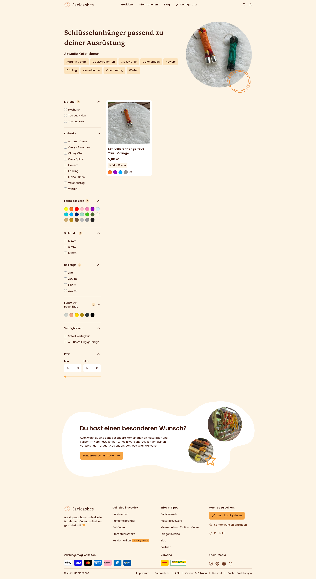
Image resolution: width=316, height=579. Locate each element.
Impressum (142, 573)
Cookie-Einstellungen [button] (239, 573)
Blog (163, 540)
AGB (177, 573)
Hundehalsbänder (123, 521)
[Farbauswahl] (87, 201)
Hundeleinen (120, 514)
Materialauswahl (171, 521)
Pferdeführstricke (123, 534)
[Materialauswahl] (78, 101)
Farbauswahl (169, 514)
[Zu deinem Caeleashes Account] (244, 4)
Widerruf (217, 573)
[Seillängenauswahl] (79, 265)
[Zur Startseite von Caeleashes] (79, 5)
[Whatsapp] (231, 564)
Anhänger (118, 527)
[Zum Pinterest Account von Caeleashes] (217, 564)
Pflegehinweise (170, 534)
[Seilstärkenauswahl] (80, 233)
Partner (166, 547)
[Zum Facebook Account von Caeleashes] (224, 564)
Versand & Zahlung (196, 573)
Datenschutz (162, 573)
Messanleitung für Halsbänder (180, 527)
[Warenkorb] (250, 4)
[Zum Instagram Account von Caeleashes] (211, 564)
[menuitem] (127, 4)
